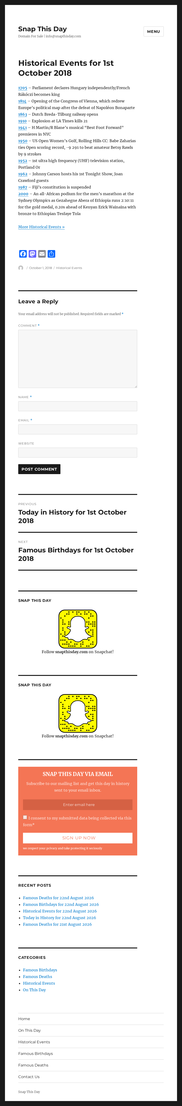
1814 (22, 101)
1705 (22, 87)
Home (24, 1019)
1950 (22, 140)
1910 (22, 121)
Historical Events (69, 268)
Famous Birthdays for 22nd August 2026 (61, 904)
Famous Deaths (37, 976)
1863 (22, 114)
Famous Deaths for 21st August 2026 (57, 924)
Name (25, 397)
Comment (29, 326)
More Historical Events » (41, 227)
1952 (22, 160)
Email (25, 420)
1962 (22, 174)
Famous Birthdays (40, 970)
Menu (153, 31)
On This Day (34, 989)
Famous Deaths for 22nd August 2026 (58, 897)
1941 (22, 127)
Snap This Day (42, 29)
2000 (23, 193)
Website (26, 443)
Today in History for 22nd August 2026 (59, 917)
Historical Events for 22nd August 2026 (60, 911)
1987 (22, 187)
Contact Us (29, 1077)
